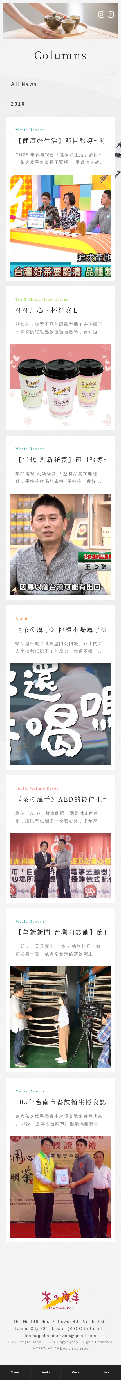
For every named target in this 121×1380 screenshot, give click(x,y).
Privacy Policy (46, 1348)
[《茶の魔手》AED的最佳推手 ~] (60, 865)
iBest (84, 1349)
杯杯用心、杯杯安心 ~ (51, 309)
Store (15, 1372)
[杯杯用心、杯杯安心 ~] (60, 385)
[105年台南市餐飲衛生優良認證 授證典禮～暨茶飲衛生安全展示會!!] (60, 1187)
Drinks (45, 1372)
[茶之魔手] (60, 1310)
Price (76, 1372)
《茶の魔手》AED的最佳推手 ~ (66, 798)
